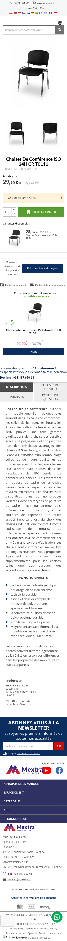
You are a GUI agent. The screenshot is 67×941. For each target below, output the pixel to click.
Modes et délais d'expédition (50, 284)
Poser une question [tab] (50, 397)
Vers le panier (41, 212)
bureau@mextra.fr (46, 2)
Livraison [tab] (17, 397)
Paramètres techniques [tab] (50, 387)
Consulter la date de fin (21, 198)
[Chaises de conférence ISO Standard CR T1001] (35, 313)
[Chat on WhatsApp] (57, 917)
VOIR (33, 351)
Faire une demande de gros (42, 268)
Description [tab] (16, 387)
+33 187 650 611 (21, 2)
